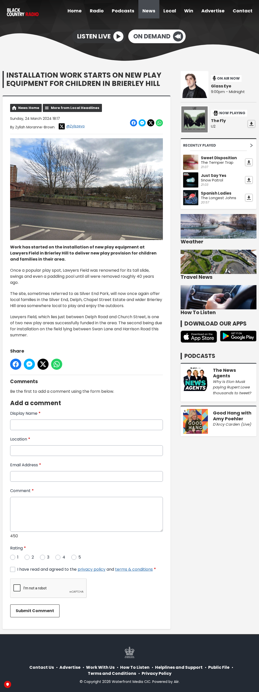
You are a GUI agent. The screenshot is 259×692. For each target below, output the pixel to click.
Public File (218, 667)
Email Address (25, 465)
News (148, 11)
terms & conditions (134, 569)
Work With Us (100, 667)
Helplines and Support (179, 667)
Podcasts (123, 11)
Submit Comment (35, 611)
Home (75, 11)
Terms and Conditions (112, 673)
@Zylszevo (75, 126)
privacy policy (91, 569)
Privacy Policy (156, 673)
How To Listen (134, 667)
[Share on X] (150, 122)
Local (169, 11)
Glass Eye (221, 86)
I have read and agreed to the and (86, 569)
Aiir (176, 681)
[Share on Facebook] (133, 122)
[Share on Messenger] (142, 122)
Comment (22, 491)
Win (188, 11)
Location (20, 439)
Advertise (213, 11)
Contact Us (41, 667)
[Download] (251, 124)
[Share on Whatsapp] (159, 122)
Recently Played (199, 145)
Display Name (25, 413)
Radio (97, 11)
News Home (28, 107)
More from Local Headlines (75, 107)
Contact (242, 11)
